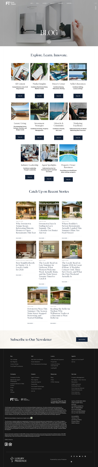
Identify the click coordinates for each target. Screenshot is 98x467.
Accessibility (75, 416)
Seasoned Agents (36, 382)
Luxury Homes (14, 364)
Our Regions (13, 361)
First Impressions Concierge (39, 364)
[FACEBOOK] (71, 456)
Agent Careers (35, 377)
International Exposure (57, 359)
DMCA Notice (9, 439)
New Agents (34, 379)
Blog (11, 390)
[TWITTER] (82, 456)
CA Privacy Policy (76, 419)
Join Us (33, 391)
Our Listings (13, 359)
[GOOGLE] (85, 456)
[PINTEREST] (71, 461)
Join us (73, 361)
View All (20, 96)
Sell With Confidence (37, 359)
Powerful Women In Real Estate (17, 384)
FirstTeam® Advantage (37, 386)
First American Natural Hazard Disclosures (77, 389)
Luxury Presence (61, 459)
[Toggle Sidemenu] (95, 3)
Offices (12, 392)
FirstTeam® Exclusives (16, 366)
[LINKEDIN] (77, 456)
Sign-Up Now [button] (81, 339)
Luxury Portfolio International (55, 364)
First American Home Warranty (75, 393)
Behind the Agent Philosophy (15, 380)
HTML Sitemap (55, 382)
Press (11, 387)
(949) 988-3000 (81, 401)
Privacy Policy (75, 421)
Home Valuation (35, 361)
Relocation (74, 382)
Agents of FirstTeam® (77, 359)
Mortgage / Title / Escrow (78, 379)
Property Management (77, 377)
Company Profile (15, 377)
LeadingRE (54, 368)
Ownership (34, 384)
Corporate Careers (36, 388)
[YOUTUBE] (79, 456)
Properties (54, 361)
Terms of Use (75, 418)
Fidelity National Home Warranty (76, 385)
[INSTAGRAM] (74, 456)
